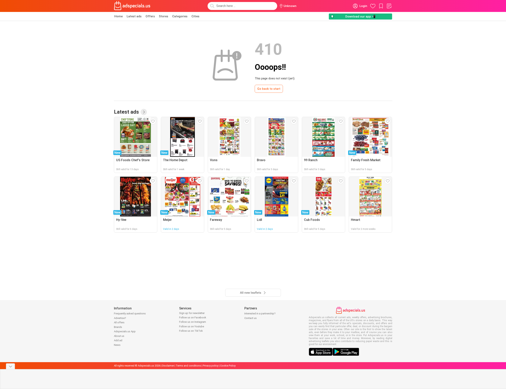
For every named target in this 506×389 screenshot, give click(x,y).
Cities (195, 16)
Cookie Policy (228, 365)
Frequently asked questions (130, 313)
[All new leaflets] (144, 112)
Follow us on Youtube (191, 326)
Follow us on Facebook (192, 317)
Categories (179, 16)
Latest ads (134, 16)
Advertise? (120, 318)
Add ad (118, 340)
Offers (150, 16)
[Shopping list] (389, 6)
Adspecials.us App (125, 331)
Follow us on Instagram (192, 321)
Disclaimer (168, 365)
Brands (118, 327)
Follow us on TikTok (191, 330)
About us (119, 335)
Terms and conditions (188, 365)
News (117, 344)
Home (118, 16)
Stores (163, 16)
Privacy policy (210, 365)
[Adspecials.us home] (132, 6)
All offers (119, 322)
